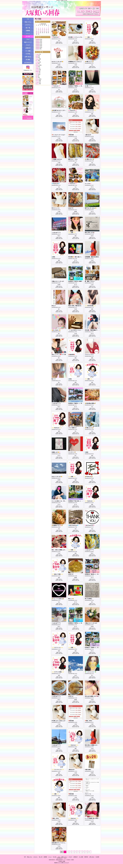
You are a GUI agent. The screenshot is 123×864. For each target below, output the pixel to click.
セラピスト (27, 24)
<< (39, 24)
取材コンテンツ (27, 42)
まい (37, 77)
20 (44, 31)
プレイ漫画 (27, 50)
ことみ (37, 62)
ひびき (37, 65)
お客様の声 (27, 48)
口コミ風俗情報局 (28, 118)
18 (40, 31)
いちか (37, 54)
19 (42, 31)
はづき (37, 69)
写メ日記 (28, 36)
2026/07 (37, 41)
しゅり (37, 82)
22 (48, 31)
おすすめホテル (27, 62)
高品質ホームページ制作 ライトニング (61, 862)
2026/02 (37, 48)
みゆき (37, 71)
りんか (37, 59)
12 (42, 29)
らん (37, 74)
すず (37, 57)
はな (37, 63)
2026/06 (37, 42)
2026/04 (37, 45)
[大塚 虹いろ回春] (61, 9)
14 (46, 29)
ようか (37, 72)
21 (46, 31)
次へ (89, 851)
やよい (37, 83)
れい (37, 60)
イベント (28, 33)
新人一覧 (28, 27)
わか (37, 76)
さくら (37, 79)
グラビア (28, 45)
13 (44, 29)
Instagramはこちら (28, 70)
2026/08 (37, 39)
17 (38, 31)
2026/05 (37, 44)
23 (36, 32)
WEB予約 (28, 53)
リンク (65, 857)
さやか (37, 68)
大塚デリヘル (28, 116)
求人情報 (28, 59)
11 (40, 29)
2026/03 (37, 47)
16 (36, 31)
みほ (37, 55)
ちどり (37, 80)
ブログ (27, 39)
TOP (28, 19)
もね (37, 66)
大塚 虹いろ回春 (62, 861)
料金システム (28, 22)
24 (38, 32)
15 (48, 29)
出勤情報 (28, 30)
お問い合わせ (28, 56)
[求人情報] (27, 90)
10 (38, 29)
